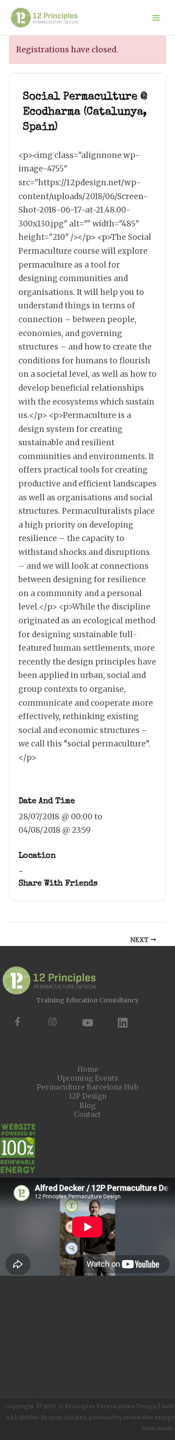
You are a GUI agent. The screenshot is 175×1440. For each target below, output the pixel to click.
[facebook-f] (17, 1021)
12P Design (87, 1096)
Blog (87, 1105)
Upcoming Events (87, 1078)
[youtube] (88, 1023)
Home (87, 1069)
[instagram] (52, 1021)
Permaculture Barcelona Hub (87, 1087)
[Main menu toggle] (156, 17)
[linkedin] (123, 1023)
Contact (87, 1114)
